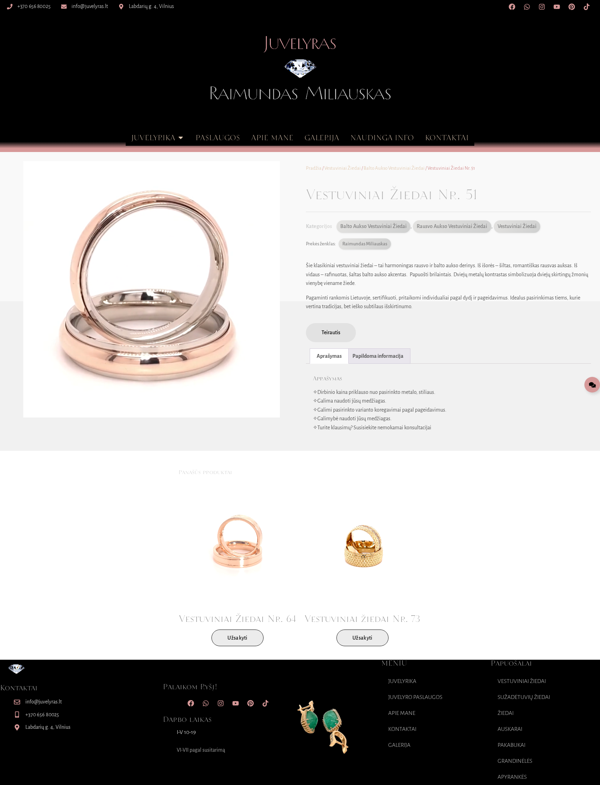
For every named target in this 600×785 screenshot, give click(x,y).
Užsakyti (237, 638)
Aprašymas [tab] (329, 356)
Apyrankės (512, 777)
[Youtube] (556, 6)
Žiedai (506, 713)
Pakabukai (511, 745)
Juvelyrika (402, 681)
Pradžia (314, 168)
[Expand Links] (592, 384)
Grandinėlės (515, 761)
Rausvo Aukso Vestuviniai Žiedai (452, 226)
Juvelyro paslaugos (415, 697)
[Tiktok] (586, 6)
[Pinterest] (571, 6)
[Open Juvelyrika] (180, 137)
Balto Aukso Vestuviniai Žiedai (394, 168)
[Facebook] (511, 6)
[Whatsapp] (526, 6)
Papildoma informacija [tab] (377, 356)
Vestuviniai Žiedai (342, 168)
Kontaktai (402, 729)
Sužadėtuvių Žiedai (524, 697)
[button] (331, 333)
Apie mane (401, 713)
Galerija (399, 745)
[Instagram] (541, 6)
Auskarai (510, 729)
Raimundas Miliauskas (364, 243)
